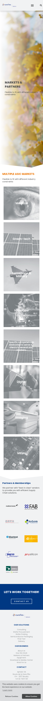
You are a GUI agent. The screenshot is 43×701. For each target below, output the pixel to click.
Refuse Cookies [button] (11, 696)
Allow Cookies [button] (31, 696)
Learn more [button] (7, 690)
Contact (21, 667)
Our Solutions (21, 624)
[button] (32, 5)
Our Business (21, 646)
